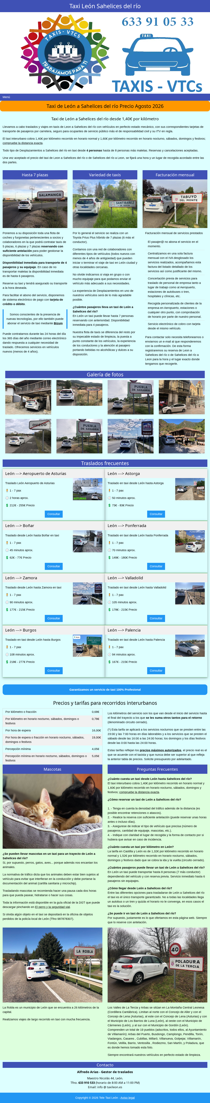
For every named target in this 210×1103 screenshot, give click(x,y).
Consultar (53, 514)
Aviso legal (127, 1097)
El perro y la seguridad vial (52, 907)
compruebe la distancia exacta (22, 143)
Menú (6, 97)
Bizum (58, 323)
